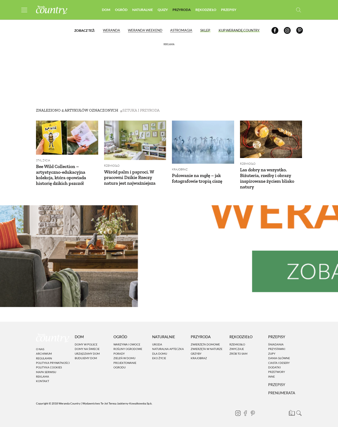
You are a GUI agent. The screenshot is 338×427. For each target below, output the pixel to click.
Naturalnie (142, 10)
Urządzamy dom (87, 353)
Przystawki (276, 349)
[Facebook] (274, 30)
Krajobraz (180, 169)
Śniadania (276, 344)
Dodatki (274, 367)
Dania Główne (279, 358)
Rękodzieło (205, 10)
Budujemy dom (86, 358)
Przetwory (276, 372)
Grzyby (196, 353)
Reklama (42, 376)
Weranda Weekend (145, 30)
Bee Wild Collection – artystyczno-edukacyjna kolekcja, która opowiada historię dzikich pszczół (61, 175)
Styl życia (43, 160)
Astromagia (181, 30)
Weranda (111, 30)
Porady (119, 353)
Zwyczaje (236, 349)
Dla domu (159, 353)
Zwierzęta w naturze (206, 349)
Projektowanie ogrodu (124, 365)
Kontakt (42, 381)
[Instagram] (287, 30)
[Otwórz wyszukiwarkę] (298, 9)
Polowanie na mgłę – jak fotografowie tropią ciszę (197, 178)
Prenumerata (281, 393)
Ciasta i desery (279, 362)
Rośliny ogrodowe (127, 349)
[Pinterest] (299, 30)
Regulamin (44, 358)
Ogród (121, 10)
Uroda (157, 344)
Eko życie (159, 358)
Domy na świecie (87, 349)
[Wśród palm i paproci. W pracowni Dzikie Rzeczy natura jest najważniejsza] (135, 140)
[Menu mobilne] (24, 10)
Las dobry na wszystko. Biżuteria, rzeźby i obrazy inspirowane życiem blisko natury (267, 178)
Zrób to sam (238, 353)
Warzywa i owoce (126, 344)
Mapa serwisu (46, 372)
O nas (40, 349)
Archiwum (44, 353)
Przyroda (182, 10)
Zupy (271, 353)
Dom (106, 10)
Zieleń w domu (124, 358)
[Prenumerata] (291, 412)
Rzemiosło (112, 165)
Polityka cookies (49, 367)
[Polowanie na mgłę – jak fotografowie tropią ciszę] (203, 142)
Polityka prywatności (53, 362)
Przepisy (228, 10)
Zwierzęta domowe (205, 344)
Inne (271, 376)
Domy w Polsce (86, 344)
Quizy (163, 10)
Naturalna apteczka (168, 349)
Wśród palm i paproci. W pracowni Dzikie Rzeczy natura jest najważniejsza (130, 177)
